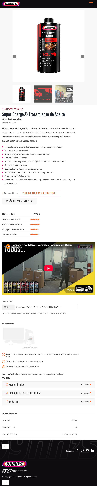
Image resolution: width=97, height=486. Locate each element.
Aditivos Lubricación (13, 109)
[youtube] (87, 450)
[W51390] (48, 46)
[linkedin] (92, 450)
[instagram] (82, 450)
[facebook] (77, 450)
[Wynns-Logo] (11, 2)
